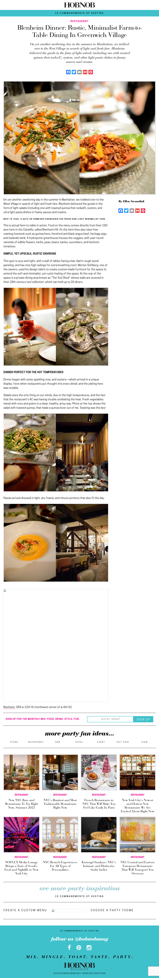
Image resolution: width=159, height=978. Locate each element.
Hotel (79, 742)
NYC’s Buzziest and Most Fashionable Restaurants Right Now (60, 804)
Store (14, 742)
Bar (57, 742)
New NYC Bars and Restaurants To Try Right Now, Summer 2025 (21, 804)
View (144, 742)
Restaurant (36, 742)
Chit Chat (123, 742)
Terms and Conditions (94, 973)
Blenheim (9, 707)
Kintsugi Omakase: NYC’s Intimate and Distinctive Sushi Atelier (99, 866)
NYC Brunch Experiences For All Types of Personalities (60, 866)
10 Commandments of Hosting (79, 13)
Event (101, 742)
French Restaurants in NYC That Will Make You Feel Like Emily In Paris (98, 804)
